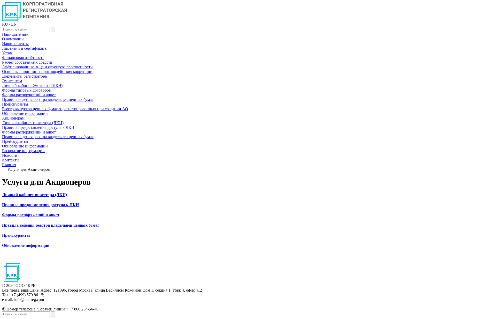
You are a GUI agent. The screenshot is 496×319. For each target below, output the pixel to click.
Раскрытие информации (23, 151)
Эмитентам (12, 81)
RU (5, 24)
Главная (9, 164)
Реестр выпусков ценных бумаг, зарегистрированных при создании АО (65, 109)
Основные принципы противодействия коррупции (47, 71)
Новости (9, 155)
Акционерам (13, 118)
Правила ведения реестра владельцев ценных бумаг (48, 99)
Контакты (10, 160)
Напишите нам (15, 34)
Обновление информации (25, 113)
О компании (13, 39)
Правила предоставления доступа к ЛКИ (38, 127)
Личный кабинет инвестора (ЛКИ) (33, 123)
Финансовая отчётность (23, 57)
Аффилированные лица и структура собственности (47, 67)
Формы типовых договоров (26, 90)
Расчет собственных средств (27, 62)
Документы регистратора (24, 76)
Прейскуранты (15, 104)
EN (14, 24)
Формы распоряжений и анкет (29, 95)
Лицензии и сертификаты (25, 48)
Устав (7, 53)
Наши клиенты (15, 43)
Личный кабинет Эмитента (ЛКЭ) (32, 85)
